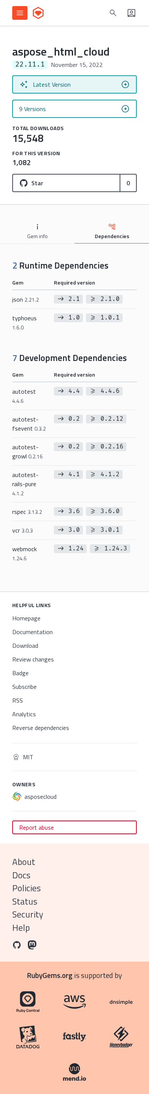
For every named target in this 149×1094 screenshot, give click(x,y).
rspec (27, 511)
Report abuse (36, 827)
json (25, 299)
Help (21, 927)
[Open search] (113, 13)
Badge (20, 672)
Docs (21, 875)
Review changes (33, 659)
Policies (26, 888)
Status (24, 901)
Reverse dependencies (40, 727)
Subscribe (24, 686)
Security (27, 914)
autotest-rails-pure (25, 483)
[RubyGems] (38, 13)
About (23, 861)
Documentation (32, 631)
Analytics (24, 714)
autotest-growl (27, 451)
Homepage (26, 618)
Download (25, 645)
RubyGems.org (50, 975)
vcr (22, 530)
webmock (24, 553)
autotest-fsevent (29, 424)
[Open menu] (20, 13)
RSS (17, 700)
